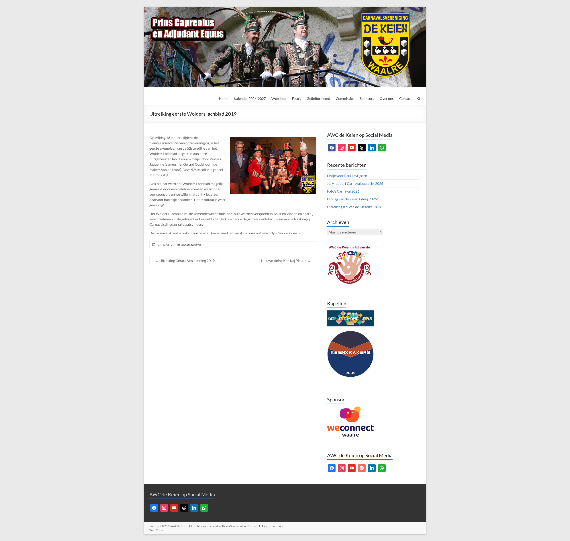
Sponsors (367, 98)
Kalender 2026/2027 (250, 98)
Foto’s (296, 98)
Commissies (345, 98)
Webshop (278, 98)
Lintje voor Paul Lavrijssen (347, 175)
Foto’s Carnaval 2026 (343, 191)
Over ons (387, 98)
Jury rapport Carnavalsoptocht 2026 (355, 183)
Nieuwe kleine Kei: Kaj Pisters (286, 260)
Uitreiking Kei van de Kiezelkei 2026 (354, 207)
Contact (405, 98)
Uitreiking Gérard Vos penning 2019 (185, 260)
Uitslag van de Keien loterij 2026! (352, 199)
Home (223, 98)
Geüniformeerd (318, 98)
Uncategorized (191, 245)
